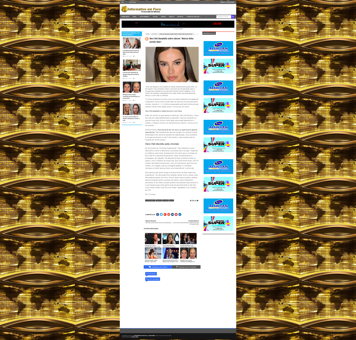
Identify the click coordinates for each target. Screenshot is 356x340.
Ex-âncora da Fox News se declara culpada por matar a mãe (131, 118)
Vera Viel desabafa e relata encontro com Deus (163, 111)
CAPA (122, 2)
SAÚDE (134, 16)
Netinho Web (134, 337)
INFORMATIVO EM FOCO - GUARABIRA (144, 335)
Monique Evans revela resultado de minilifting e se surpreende (131, 96)
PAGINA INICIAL (125, 16)
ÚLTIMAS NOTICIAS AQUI (193, 16)
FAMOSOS (158, 200)
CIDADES (163, 16)
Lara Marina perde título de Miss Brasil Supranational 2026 (131, 52)
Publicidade (132, 2)
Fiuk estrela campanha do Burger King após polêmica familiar (131, 74)
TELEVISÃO (154, 34)
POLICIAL (155, 16)
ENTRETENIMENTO (144, 16)
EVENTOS (171, 16)
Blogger (181, 28)
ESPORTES (180, 16)
